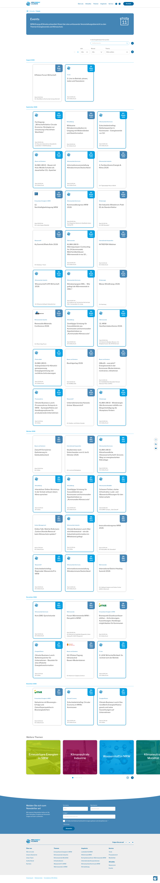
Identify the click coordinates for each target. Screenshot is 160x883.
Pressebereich (113, 855)
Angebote (84, 848)
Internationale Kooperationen (90, 861)
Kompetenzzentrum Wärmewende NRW (93, 858)
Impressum (29, 878)
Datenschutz (38, 878)
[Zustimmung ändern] (155, 878)
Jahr (81, 48)
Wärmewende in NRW (60, 867)
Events (111, 868)
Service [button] (111, 4)
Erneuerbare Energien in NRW (63, 852)
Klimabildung (85, 867)
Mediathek (112, 858)
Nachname (93, 805)
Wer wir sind (30, 852)
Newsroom (112, 865)
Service (111, 848)
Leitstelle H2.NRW (87, 852)
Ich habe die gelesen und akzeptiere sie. (86, 821)
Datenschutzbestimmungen (82, 821)
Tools (110, 852)
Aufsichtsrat (30, 861)
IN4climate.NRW (86, 855)
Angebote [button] (103, 4)
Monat (93, 48)
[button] (72, 777)
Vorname (66, 805)
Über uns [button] (80, 4)
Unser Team (30, 858)
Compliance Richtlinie (50, 878)
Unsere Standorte (31, 855)
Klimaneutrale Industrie (61, 855)
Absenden (69, 828)
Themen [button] (95, 4)
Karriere (28, 864)
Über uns (29, 848)
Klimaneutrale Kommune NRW (90, 864)
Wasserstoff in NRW (60, 864)
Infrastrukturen (58, 861)
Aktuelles (32, 11)
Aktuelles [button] (88, 4)
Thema (107, 48)
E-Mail (65, 813)
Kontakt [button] (128, 3)
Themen (56, 848)
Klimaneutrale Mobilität (61, 858)
